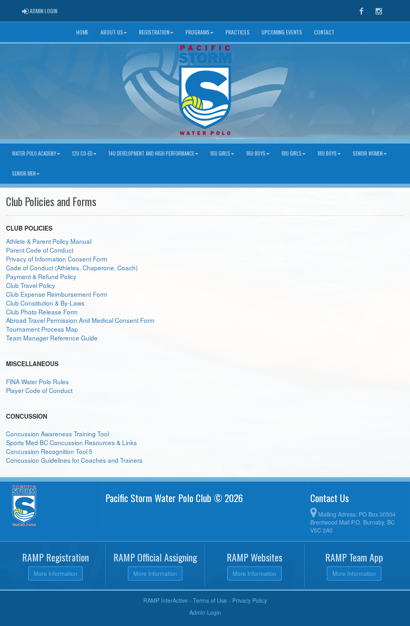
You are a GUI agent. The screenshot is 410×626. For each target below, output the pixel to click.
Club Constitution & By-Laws (45, 302)
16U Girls (220, 153)
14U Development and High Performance (151, 153)
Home (82, 32)
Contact (324, 32)
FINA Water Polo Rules (37, 381)
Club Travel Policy (30, 285)
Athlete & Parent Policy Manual (48, 241)
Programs (197, 32)
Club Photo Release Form (42, 311)
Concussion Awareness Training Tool (57, 433)
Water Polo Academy (34, 153)
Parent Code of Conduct (39, 249)
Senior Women (368, 153)
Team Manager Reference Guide (52, 337)
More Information (55, 573)
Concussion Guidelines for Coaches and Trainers (74, 460)
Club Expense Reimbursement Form (56, 294)
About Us (111, 32)
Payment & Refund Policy (41, 276)
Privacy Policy (249, 600)
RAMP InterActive (165, 600)
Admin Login (205, 612)
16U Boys (255, 153)
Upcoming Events (281, 32)
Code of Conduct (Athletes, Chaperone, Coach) (72, 267)
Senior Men (24, 173)
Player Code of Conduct (39, 390)
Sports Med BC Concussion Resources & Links (71, 442)
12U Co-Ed (82, 153)
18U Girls (291, 153)
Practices (237, 32)
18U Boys (327, 153)
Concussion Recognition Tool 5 (49, 451)
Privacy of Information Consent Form (56, 258)
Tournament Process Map (42, 328)
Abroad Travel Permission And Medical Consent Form (80, 320)
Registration (154, 32)
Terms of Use (210, 600)
